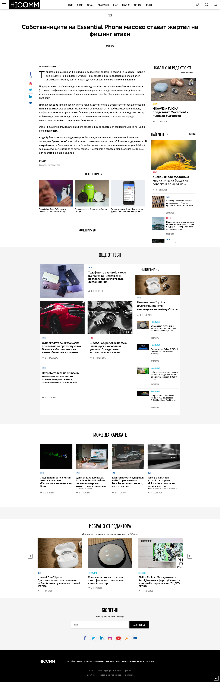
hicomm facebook (85, 638)
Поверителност (136, 661)
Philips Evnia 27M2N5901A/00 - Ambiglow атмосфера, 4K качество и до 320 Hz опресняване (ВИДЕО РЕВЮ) (159, 582)
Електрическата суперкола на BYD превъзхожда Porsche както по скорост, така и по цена (128, 482)
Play (115, 4)
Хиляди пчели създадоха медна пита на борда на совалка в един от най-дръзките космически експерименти (171, 184)
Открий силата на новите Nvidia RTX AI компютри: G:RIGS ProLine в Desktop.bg (163, 397)
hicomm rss (127, 638)
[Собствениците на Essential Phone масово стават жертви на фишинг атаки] (30, 84)
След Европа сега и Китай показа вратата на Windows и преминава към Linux (56, 482)
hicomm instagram (110, 638)
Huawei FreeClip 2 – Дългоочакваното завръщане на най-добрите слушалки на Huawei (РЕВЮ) (157, 307)
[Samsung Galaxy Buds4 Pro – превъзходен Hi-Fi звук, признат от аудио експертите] (158, 202)
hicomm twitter (93, 638)
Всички (189, 72)
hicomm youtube (118, 638)
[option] (173, 204)
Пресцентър (122, 661)
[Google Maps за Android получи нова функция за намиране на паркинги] (128, 193)
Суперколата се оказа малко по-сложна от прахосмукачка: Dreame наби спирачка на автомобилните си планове (61, 347)
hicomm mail (135, 638)
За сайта (71, 661)
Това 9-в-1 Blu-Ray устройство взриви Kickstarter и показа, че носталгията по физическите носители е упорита (162, 484)
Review (137, 4)
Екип (79, 661)
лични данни (54, 165)
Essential (43, 165)
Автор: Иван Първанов (47, 66)
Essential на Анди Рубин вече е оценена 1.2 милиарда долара (52, 210)
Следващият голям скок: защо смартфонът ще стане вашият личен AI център (163, 328)
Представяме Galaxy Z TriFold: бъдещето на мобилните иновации (164, 351)
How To (126, 4)
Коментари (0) (87, 230)
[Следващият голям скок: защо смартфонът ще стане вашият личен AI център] (143, 325)
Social (90, 4)
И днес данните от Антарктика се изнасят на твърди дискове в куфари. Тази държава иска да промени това (180, 225)
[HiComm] (24, 4)
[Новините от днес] (197, 4)
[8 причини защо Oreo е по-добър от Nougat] (92, 193)
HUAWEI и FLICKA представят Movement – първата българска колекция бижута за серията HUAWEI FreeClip (171, 116)
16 (30, 77)
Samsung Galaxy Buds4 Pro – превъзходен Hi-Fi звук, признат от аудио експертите (179, 202)
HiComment (103, 4)
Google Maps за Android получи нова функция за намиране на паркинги (128, 210)
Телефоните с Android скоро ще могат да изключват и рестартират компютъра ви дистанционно (107, 277)
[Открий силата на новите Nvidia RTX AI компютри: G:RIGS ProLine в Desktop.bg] (143, 393)
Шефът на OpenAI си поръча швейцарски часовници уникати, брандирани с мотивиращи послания (108, 347)
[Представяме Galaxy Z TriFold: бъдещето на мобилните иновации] (143, 347)
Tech (70, 4)
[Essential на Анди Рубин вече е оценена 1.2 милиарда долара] (56, 193)
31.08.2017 (110, 46)
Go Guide (150, 661)
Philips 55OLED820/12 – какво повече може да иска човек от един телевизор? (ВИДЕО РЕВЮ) (164, 375)
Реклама (110, 661)
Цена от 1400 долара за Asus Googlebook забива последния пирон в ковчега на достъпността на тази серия (91, 483)
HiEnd (79, 4)
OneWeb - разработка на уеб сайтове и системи (110, 675)
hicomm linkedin (101, 638)
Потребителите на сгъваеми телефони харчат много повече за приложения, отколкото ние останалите (60, 377)
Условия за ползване (94, 661)
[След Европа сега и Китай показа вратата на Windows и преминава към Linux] (56, 456)
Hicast (148, 4)
